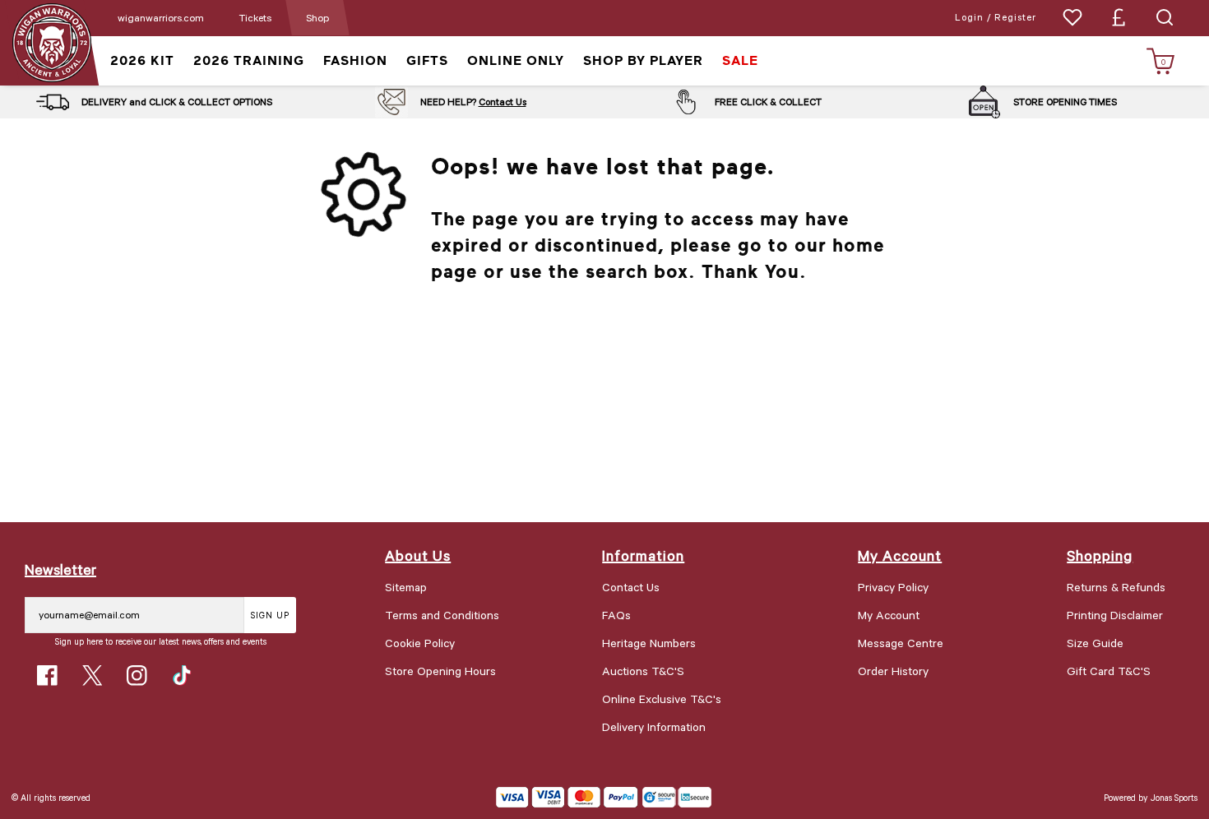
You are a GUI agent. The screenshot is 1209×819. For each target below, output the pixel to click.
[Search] (1164, 17)
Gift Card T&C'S (1109, 671)
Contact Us (502, 101)
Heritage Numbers (649, 643)
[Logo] (51, 42)
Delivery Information (654, 726)
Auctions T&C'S (643, 671)
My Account (888, 615)
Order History (893, 671)
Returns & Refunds (1116, 587)
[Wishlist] (1072, 17)
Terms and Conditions (442, 615)
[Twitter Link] (92, 675)
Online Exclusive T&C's (661, 699)
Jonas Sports (1174, 797)
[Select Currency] (1118, 17)
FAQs (616, 615)
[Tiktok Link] (182, 675)
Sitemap (406, 587)
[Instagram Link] (137, 675)
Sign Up (270, 614)
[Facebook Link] (47, 675)
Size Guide (1095, 643)
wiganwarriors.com (161, 17)
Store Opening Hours (440, 671)
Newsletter (60, 569)
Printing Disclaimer (1115, 615)
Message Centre (900, 643)
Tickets (255, 17)
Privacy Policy (893, 587)
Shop (317, 17)
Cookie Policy (420, 643)
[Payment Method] (567, 797)
